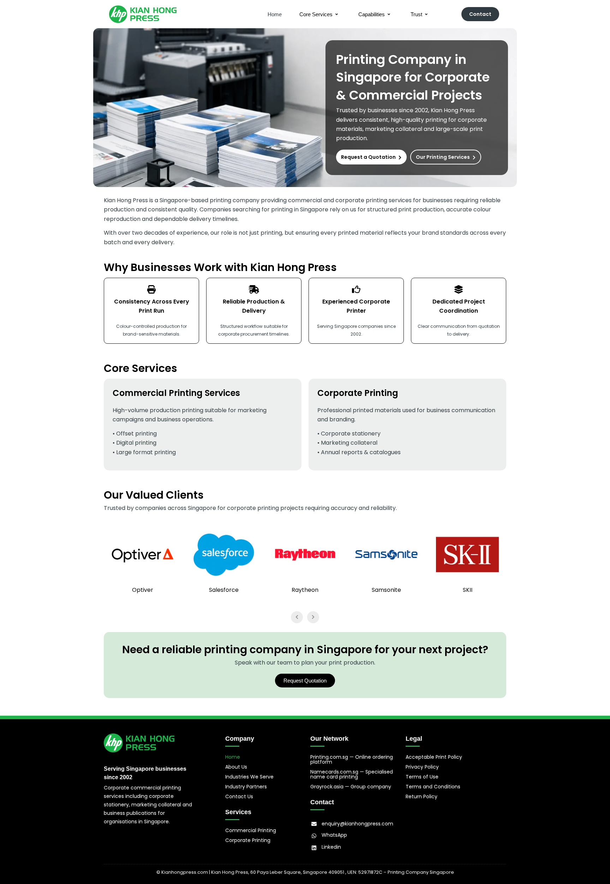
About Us (236, 766)
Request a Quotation (368, 157)
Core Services (316, 14)
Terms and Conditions (433, 786)
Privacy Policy (422, 766)
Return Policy (421, 796)
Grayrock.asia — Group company (350, 786)
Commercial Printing (250, 830)
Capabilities (371, 14)
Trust (416, 14)
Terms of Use (422, 776)
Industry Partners (246, 786)
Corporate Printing (247, 840)
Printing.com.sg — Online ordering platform (351, 759)
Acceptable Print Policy (434, 756)
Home (275, 14)
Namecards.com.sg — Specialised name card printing (351, 774)
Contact (480, 14)
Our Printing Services (443, 157)
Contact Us (239, 796)
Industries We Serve (249, 776)
